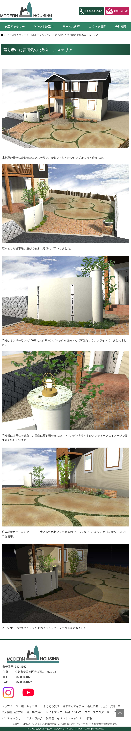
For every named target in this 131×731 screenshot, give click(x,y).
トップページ (10, 706)
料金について (73, 712)
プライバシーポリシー (81, 724)
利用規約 (98, 724)
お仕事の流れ (34, 712)
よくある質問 (97, 26)
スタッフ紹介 (34, 718)
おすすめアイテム (73, 706)
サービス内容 (71, 26)
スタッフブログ (94, 712)
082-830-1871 (23, 677)
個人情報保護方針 (13, 712)
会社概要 (121, 26)
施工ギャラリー (14, 26)
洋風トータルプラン (40, 34)
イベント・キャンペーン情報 (74, 718)
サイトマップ (54, 712)
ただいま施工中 (43, 26)
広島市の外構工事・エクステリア (51, 729)
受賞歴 (50, 718)
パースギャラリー (16, 34)
